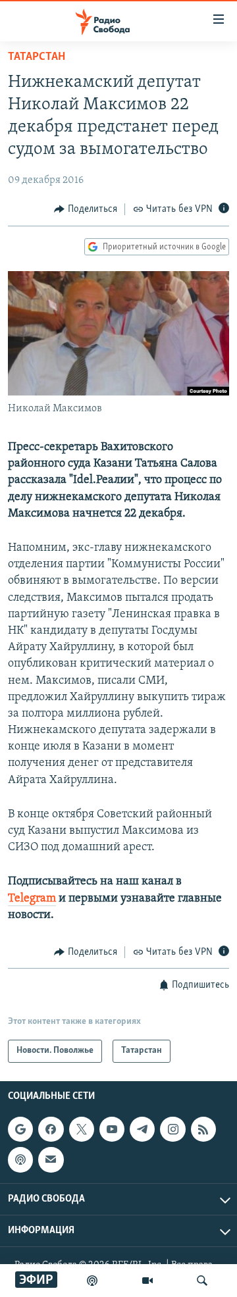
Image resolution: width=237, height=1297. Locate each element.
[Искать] (202, 1280)
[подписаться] (50, 1159)
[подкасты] (92, 1280)
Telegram (32, 899)
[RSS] (203, 1129)
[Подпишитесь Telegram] (142, 1129)
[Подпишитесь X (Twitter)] (81, 1129)
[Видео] (147, 1280)
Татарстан (36, 57)
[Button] (85, 209)
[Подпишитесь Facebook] (50, 1129)
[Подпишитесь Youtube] (111, 1129)
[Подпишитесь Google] (20, 1129)
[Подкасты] (20, 1159)
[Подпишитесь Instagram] (172, 1129)
